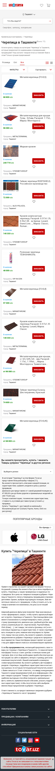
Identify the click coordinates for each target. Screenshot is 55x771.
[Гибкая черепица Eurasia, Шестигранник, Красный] (10, 392)
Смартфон (7, 28)
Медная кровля (28, 146)
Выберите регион (11, 472)
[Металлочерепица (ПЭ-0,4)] (10, 292)
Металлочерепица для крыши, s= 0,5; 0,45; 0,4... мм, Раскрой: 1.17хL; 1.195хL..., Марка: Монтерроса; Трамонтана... (35, 360)
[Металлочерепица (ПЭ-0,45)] (10, 427)
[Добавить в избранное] (34, 101)
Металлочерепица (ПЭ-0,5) (33, 77)
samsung (16, 28)
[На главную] (16, 5)
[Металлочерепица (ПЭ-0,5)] (10, 83)
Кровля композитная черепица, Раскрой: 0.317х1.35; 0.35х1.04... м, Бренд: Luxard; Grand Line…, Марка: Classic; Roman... (35, 221)
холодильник (26, 28)
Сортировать (40, 70)
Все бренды (44, 527)
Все (22, 62)
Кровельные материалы (11, 37)
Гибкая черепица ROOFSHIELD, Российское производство (35, 182)
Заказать (39, 95)
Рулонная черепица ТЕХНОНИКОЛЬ (30, 253)
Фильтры (14, 70)
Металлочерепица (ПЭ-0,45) (34, 421)
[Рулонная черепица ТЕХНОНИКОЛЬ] (10, 258)
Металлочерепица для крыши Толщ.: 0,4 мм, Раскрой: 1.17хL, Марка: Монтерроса (35, 118)
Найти (50, 21)
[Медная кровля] (10, 151)
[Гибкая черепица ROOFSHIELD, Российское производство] (10, 186)
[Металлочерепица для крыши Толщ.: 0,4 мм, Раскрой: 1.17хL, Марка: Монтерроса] (10, 118)
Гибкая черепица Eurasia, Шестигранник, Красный (32, 391)
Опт (15, 62)
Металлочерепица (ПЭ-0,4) (33, 289)
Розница (6, 62)
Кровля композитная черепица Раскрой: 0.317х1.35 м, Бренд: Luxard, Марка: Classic (35, 325)
